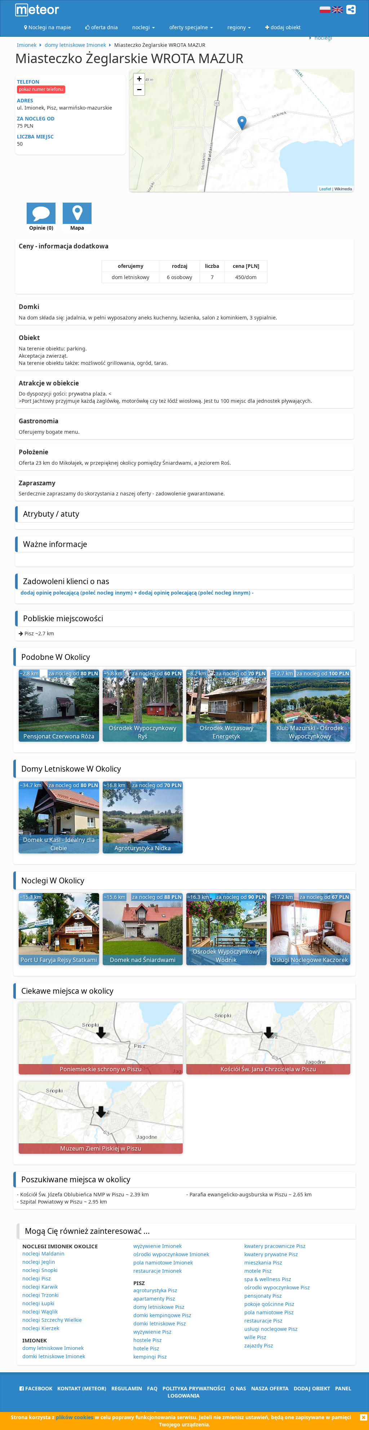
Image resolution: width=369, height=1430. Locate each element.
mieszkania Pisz (263, 1262)
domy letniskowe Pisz (158, 1306)
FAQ (152, 1388)
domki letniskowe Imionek (53, 1356)
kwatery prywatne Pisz (271, 1254)
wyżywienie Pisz (152, 1331)
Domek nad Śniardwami (142, 960)
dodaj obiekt (312, 1388)
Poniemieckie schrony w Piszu (101, 1069)
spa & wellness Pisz (267, 1279)
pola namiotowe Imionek (163, 1262)
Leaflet (325, 188)
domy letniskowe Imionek (53, 1348)
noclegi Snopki (40, 1270)
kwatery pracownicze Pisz (275, 1246)
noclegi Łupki (38, 1303)
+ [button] (139, 78)
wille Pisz (255, 1337)
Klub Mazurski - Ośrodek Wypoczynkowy (310, 732)
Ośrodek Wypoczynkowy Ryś (142, 732)
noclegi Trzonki (40, 1295)
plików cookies (74, 1417)
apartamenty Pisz (154, 1298)
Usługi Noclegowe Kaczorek (310, 960)
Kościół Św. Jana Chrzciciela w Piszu (268, 1069)
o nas (238, 1388)
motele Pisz (258, 1270)
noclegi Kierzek (40, 1328)
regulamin (126, 1388)
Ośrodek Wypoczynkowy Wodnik (226, 956)
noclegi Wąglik (40, 1311)
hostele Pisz (147, 1340)
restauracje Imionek (157, 1270)
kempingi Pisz (150, 1356)
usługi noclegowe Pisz (271, 1328)
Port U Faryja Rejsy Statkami (59, 960)
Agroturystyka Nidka (143, 848)
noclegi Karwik (40, 1286)
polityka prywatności (194, 1388)
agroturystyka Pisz (155, 1290)
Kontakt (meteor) (81, 1388)
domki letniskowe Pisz (159, 1323)
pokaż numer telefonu (41, 89)
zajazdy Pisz (258, 1345)
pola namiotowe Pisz (269, 1312)
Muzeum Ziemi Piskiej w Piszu (100, 1148)
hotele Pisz (146, 1348)
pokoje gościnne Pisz (269, 1304)
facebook (38, 1388)
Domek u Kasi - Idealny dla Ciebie (59, 844)
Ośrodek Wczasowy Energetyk (226, 732)
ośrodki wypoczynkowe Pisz (277, 1287)
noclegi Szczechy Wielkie (52, 1319)
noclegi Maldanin (43, 1253)
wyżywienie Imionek (157, 1246)
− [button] (139, 89)
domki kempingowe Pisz (162, 1315)
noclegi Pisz (36, 1278)
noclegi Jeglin (38, 1261)
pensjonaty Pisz (263, 1295)
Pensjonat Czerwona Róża (58, 736)
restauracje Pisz (263, 1320)
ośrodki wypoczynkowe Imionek (171, 1254)
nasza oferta (270, 1388)
